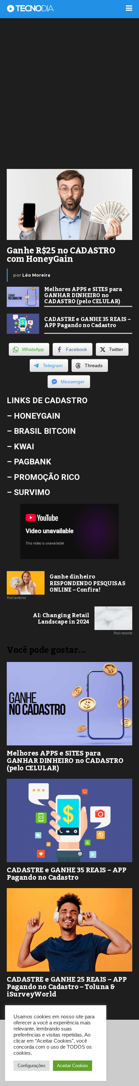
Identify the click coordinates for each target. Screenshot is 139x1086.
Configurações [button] (32, 1065)
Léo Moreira (36, 275)
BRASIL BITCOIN (45, 431)
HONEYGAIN (37, 416)
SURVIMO (32, 492)
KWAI (24, 446)
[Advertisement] (69, 93)
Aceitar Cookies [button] (72, 1065)
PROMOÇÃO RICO (47, 477)
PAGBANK (32, 461)
